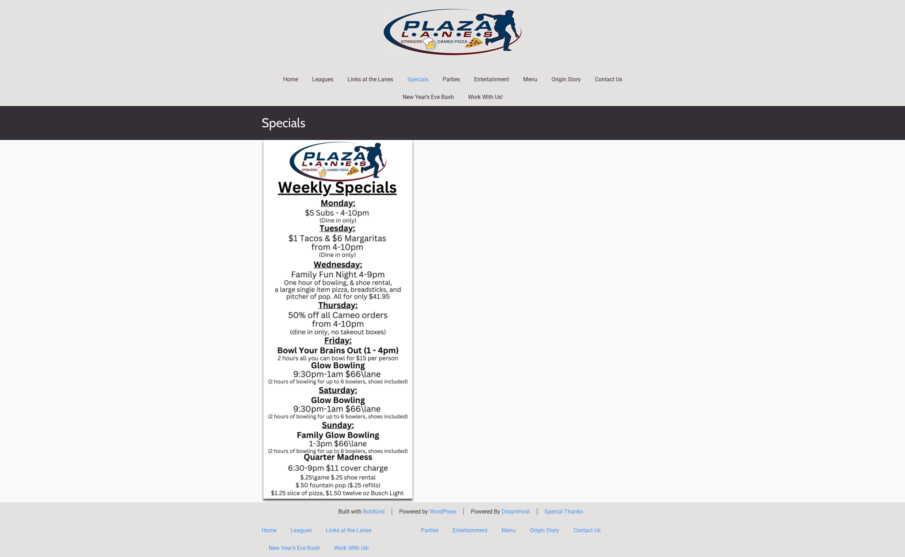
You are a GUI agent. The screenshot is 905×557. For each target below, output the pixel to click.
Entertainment (491, 79)
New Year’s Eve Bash (428, 97)
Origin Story (566, 79)
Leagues (322, 79)
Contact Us (608, 79)
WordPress (443, 511)
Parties (451, 79)
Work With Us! (485, 97)
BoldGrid (374, 511)
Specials (417, 79)
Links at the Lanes (370, 79)
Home (290, 79)
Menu (530, 79)
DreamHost (516, 511)
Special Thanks (563, 511)
